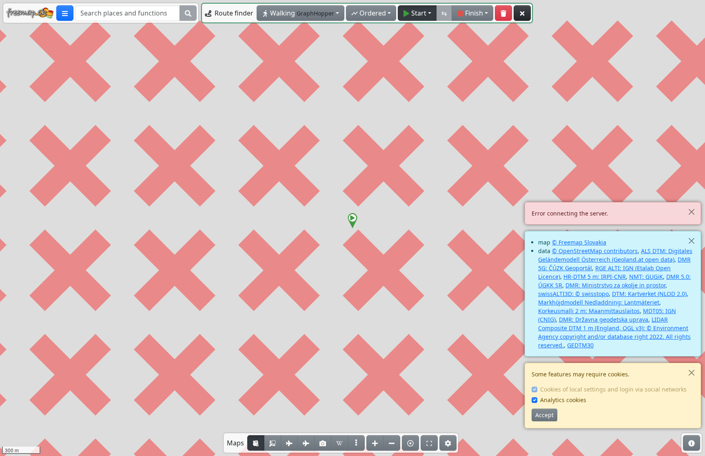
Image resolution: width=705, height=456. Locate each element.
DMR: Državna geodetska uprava (603, 319)
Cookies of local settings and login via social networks (613, 389)
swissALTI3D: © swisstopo (573, 294)
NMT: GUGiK (646, 276)
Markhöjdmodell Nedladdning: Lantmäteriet (598, 302)
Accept (544, 415)
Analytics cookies (563, 400)
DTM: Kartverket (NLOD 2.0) (649, 294)
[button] (352, 221)
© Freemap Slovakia (579, 242)
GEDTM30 (580, 345)
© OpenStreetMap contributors (595, 251)
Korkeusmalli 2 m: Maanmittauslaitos (589, 311)
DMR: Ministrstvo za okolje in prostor (615, 285)
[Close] (691, 211)
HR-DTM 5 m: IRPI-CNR (594, 276)
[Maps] (356, 443)
